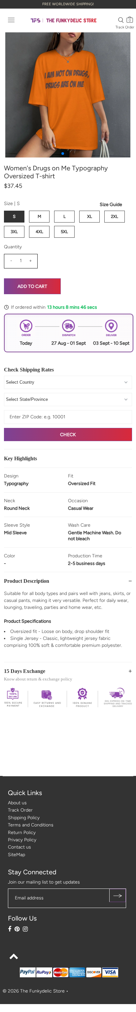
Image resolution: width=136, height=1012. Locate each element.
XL (89, 216)
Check (68, 434)
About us (17, 803)
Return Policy (22, 832)
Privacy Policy (22, 840)
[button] (62, 153)
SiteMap (16, 854)
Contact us (19, 847)
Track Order (125, 27)
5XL (64, 231)
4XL (39, 231)
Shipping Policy (24, 817)
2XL (114, 216)
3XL (14, 231)
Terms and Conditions (30, 825)
